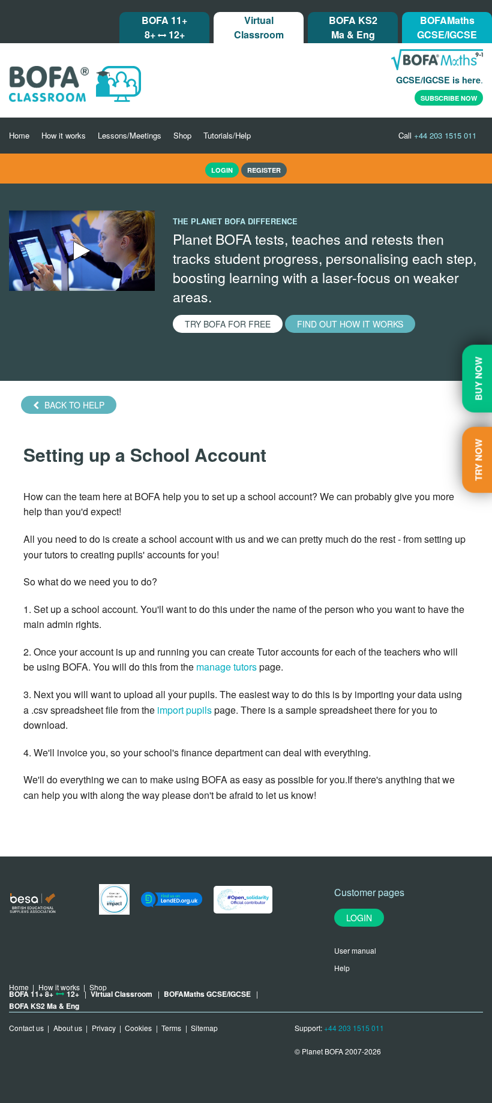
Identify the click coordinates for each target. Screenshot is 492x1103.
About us (67, 1028)
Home (19, 135)
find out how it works (350, 324)
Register (264, 170)
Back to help (73, 405)
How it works (63, 135)
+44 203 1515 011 (354, 1028)
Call (437, 135)
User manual (355, 950)
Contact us (26, 1028)
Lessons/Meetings (129, 135)
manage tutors (226, 667)
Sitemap (204, 1028)
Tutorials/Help (227, 135)
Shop (182, 135)
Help (342, 968)
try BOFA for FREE (228, 324)
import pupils (185, 710)
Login (359, 918)
